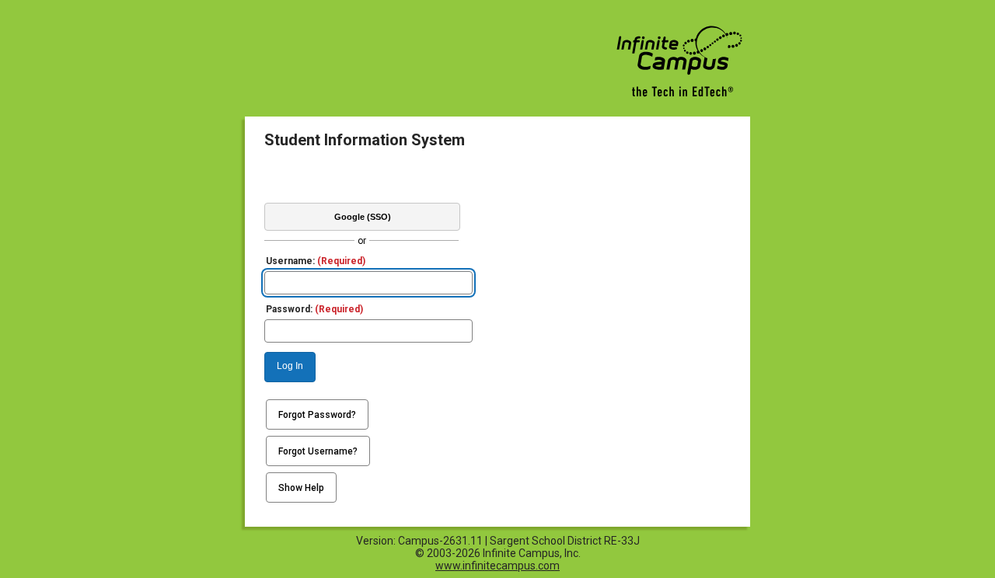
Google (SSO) (362, 216)
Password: (314, 309)
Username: (315, 261)
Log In (290, 365)
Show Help (301, 487)
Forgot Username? (318, 451)
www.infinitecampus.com (497, 565)
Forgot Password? (317, 414)
